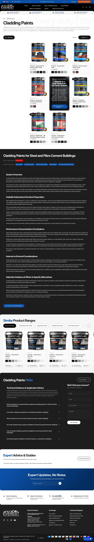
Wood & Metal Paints (54, 518)
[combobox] (7, 1)
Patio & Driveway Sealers (55, 516)
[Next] (63, 1)
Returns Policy (73, 520)
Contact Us (73, 525)
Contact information (25, 539)
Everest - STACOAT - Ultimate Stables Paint (79, 101)
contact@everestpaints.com (38, 524)
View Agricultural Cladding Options (14, 305)
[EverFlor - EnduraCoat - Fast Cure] (58, 340)
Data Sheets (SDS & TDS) (76, 516)
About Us (72, 522)
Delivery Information (75, 518)
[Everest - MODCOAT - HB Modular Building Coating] (38, 122)
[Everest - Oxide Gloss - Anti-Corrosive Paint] (59, 122)
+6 (21, 360)
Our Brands (52, 522)
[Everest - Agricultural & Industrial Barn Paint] (38, 52)
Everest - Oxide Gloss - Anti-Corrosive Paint (58, 136)
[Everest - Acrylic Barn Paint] (59, 52)
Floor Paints (52, 513)
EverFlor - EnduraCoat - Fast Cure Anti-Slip (79, 355)
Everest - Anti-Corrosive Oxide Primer (80, 66)
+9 (67, 72)
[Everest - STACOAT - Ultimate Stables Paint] (81, 87)
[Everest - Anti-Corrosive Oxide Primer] (81, 52)
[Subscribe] (60, 483)
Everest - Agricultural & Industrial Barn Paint (37, 66)
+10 (47, 72)
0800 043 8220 (35, 526)
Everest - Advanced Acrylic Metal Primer (36, 101)
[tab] (9, 326)
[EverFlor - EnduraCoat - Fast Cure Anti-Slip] (80, 340)
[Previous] (30, 1)
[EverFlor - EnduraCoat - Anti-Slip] (36, 340)
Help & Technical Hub (75, 513)
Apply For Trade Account (55, 525)
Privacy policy (11, 539)
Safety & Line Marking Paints (56, 520)
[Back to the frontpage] (4, 18)
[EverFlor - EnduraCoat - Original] (13, 340)
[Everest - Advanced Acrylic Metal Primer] (38, 87)
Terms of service (18, 539)
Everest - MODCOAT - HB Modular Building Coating (37, 136)
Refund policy (5, 539)
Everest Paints (33, 64)
